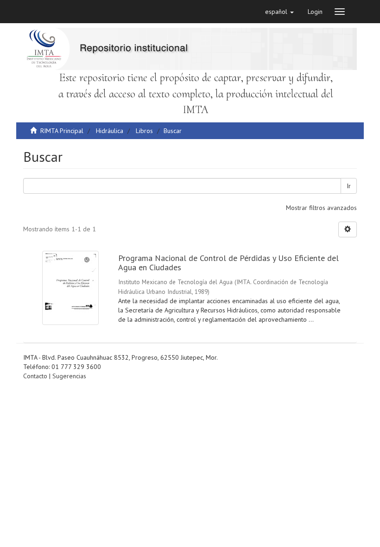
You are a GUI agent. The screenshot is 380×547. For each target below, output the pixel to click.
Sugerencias (69, 376)
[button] (279, 11)
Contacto (35, 376)
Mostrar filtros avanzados (321, 208)
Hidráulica (109, 131)
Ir (349, 186)
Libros (144, 131)
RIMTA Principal (61, 131)
